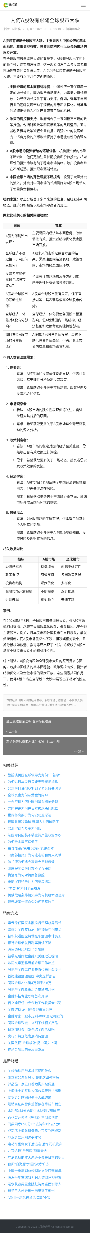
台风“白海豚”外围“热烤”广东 (29, 1164)
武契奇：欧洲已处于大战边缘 (29, 1097)
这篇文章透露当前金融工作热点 (31, 963)
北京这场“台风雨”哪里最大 (27, 1151)
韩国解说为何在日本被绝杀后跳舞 (33, 808)
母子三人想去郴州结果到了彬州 (31, 1191)
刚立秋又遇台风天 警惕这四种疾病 (33, 1077)
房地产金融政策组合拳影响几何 (31, 989)
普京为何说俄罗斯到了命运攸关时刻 (34, 788)
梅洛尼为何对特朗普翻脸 (26, 875)
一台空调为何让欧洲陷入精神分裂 (33, 802)
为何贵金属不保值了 (23, 842)
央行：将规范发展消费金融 (28, 1036)
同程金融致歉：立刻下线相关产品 (33, 1023)
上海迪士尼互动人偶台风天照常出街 (34, 1091)
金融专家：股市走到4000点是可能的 (35, 1016)
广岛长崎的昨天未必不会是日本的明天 (36, 1157)
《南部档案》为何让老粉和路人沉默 (34, 855)
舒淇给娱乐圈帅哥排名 (24, 1137)
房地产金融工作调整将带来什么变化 (34, 969)
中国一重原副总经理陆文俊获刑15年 (35, 1171)
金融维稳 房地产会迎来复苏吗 (30, 1009)
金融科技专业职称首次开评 (28, 996)
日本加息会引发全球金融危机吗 (31, 1029)
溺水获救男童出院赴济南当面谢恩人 (34, 1184)
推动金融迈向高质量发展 (26, 1049)
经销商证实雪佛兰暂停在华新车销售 (34, 1104)
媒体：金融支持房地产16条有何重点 (35, 929)
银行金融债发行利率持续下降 (29, 943)
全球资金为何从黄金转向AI (28, 795)
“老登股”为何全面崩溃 (24, 888)
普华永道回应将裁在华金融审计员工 (34, 936)
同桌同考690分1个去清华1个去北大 (34, 1124)
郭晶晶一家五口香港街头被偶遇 (31, 1084)
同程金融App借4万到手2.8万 (29, 983)
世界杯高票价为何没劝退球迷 (29, 815)
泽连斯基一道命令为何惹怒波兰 (31, 902)
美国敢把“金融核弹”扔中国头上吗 (32, 1043)
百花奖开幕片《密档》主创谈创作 (33, 1117)
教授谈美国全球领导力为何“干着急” (34, 775)
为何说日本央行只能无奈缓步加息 (33, 782)
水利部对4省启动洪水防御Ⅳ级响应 (34, 1111)
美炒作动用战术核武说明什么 (29, 1071)
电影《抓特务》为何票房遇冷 (29, 882)
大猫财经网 (44, 1226)
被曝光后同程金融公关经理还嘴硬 (33, 956)
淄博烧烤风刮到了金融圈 (26, 949)
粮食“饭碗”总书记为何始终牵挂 (31, 848)
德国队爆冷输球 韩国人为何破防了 (33, 822)
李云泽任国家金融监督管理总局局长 (34, 923)
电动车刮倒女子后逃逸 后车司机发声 (35, 1144)
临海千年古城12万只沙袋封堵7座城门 (35, 1177)
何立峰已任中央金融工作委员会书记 (34, 1003)
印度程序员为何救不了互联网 (29, 868)
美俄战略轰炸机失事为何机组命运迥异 (36, 895)
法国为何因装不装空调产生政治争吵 (34, 835)
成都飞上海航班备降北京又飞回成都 (34, 1131)
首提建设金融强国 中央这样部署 (32, 976)
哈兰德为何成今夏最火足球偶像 (31, 862)
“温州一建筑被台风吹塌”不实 (29, 1197)
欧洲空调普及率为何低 (24, 828)
